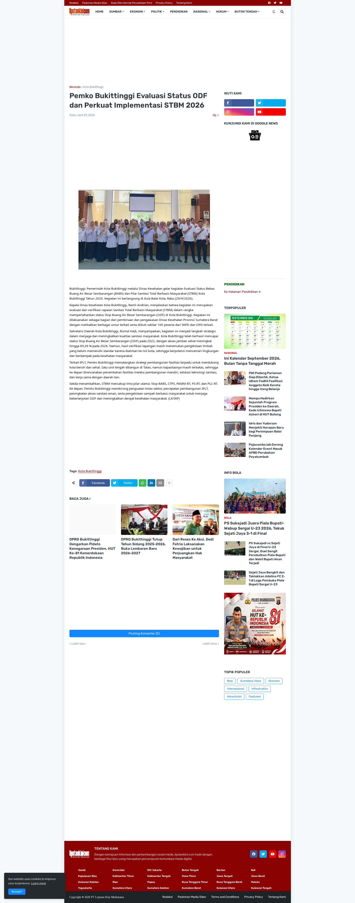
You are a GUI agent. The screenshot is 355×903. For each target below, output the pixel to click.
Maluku (255, 882)
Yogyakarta (85, 888)
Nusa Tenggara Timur (195, 882)
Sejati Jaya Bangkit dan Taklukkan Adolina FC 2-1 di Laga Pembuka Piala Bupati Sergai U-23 (267, 578)
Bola (230, 681)
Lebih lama (210, 643)
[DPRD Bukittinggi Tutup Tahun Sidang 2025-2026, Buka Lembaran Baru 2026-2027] (144, 519)
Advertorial (234, 696)
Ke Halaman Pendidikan (241, 292)
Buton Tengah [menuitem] (246, 11)
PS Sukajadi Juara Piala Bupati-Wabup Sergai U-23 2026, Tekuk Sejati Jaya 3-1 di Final (254, 528)
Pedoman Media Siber (94, 2)
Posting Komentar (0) (144, 633)
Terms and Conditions (225, 897)
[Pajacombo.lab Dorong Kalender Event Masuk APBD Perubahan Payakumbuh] (235, 450)
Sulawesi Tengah (261, 888)
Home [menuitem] (99, 11)
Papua (151, 882)
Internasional (235, 688)
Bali (253, 870)
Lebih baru (78, 643)
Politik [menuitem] (156, 11)
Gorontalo (118, 870)
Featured (255, 696)
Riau (115, 882)
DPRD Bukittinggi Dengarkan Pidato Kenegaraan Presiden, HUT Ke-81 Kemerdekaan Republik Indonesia (92, 548)
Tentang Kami (184, 2)
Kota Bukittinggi (93, 87)
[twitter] (275, 3)
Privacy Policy (164, 2)
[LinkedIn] (151, 483)
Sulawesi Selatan (88, 882)
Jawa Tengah (225, 876)
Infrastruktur (259, 688)
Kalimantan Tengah (159, 876)
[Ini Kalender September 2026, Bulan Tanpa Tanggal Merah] (255, 331)
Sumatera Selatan (158, 888)
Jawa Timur (189, 876)
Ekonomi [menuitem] (136, 11)
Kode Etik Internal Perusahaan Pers (131, 2)
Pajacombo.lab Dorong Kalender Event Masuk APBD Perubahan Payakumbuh (266, 451)
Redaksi (73, 2)
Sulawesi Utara (226, 888)
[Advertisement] (177, 51)
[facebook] (269, 3)
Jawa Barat (258, 876)
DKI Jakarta (154, 870)
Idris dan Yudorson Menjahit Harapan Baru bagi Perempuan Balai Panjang (266, 429)
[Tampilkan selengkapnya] (169, 483)
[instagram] (239, 112)
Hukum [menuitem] (221, 11)
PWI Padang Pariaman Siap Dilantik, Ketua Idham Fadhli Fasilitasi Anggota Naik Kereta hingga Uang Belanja (265, 381)
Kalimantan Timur (123, 876)
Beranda (75, 87)
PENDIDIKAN (234, 284)
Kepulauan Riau (87, 876)
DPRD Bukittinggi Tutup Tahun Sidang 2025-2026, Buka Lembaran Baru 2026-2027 (143, 546)
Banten (221, 870)
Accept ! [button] (17, 891)
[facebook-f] (239, 103)
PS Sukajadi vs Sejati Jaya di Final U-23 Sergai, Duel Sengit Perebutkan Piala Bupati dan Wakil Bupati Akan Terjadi (267, 553)
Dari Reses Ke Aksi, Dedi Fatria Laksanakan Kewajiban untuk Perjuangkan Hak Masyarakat (193, 548)
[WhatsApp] (142, 483)
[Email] (160, 483)
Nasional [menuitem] (200, 11)
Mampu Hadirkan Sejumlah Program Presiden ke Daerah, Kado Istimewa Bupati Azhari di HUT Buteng (265, 406)
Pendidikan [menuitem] (179, 11)
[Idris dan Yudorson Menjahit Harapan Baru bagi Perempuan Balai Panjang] (235, 429)
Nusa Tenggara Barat (229, 882)
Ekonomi (274, 681)
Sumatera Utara (250, 681)
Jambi (81, 870)
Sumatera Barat (191, 888)
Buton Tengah (190, 870)
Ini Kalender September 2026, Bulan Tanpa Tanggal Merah (252, 361)
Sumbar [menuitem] (115, 11)
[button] (273, 11)
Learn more (38, 883)
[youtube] (281, 3)
